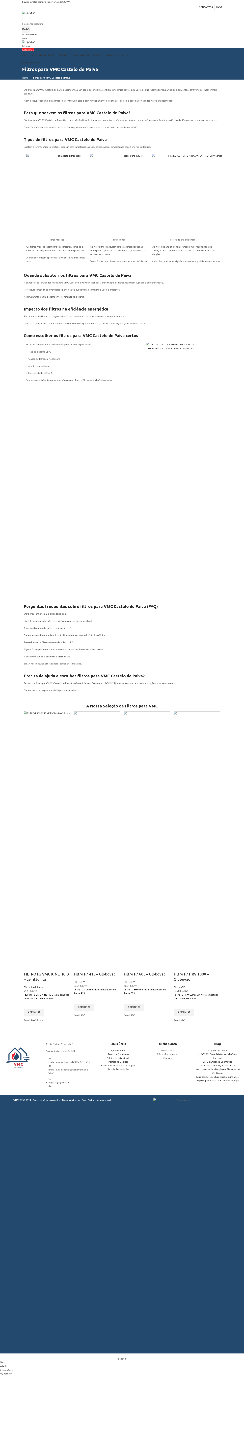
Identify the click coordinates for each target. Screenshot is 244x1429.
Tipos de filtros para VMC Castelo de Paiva (65, 139)
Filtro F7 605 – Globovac (144, 974)
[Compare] (28, 967)
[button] (34, 1012)
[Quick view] (28, 1026)
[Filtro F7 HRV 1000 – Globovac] (197, 837)
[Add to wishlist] (28, 1005)
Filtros (27, 987)
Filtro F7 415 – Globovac (94, 974)
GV (83, 982)
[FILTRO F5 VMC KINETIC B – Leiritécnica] (47, 837)
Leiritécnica (37, 987)
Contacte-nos (31, 690)
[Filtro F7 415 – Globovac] (97, 837)
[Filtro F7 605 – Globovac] (147, 837)
